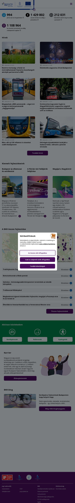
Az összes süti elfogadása (37, 253)
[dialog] (37, 251)
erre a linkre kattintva (47, 244)
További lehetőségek (37, 266)
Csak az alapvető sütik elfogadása (37, 260)
